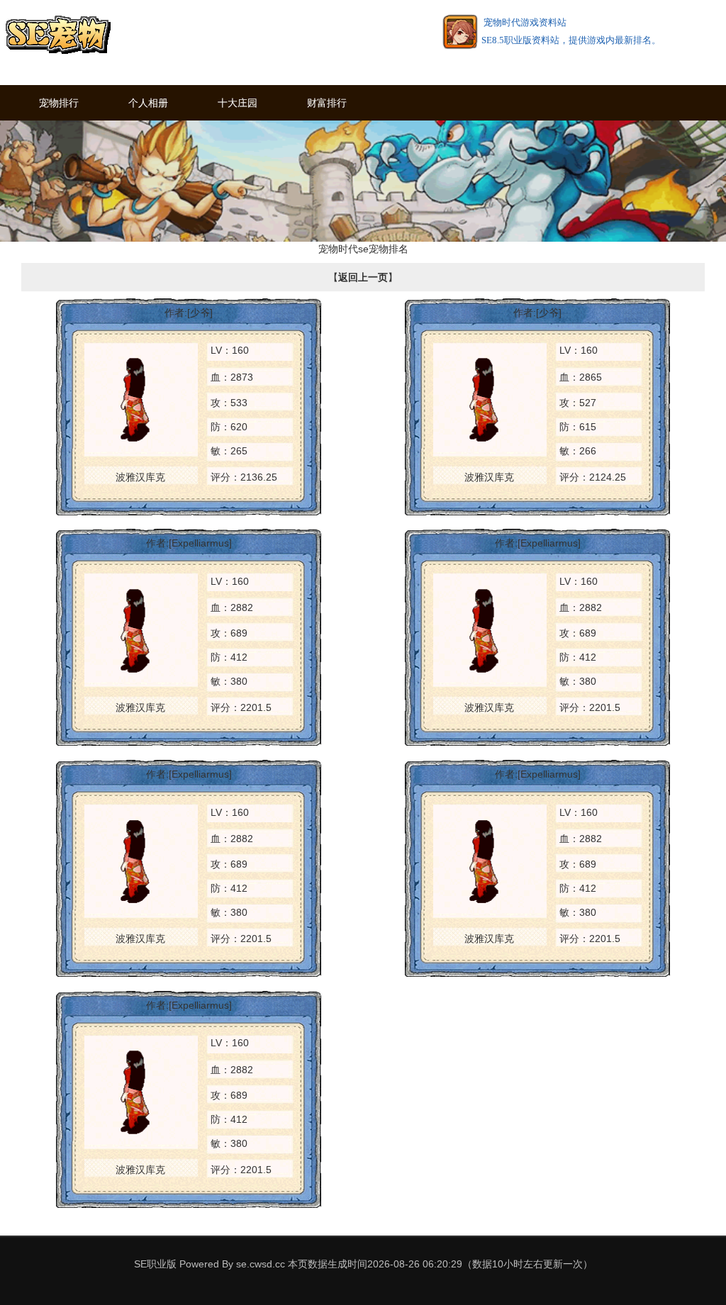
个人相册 (148, 102)
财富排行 (327, 102)
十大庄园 (237, 102)
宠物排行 (59, 102)
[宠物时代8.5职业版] (58, 35)
